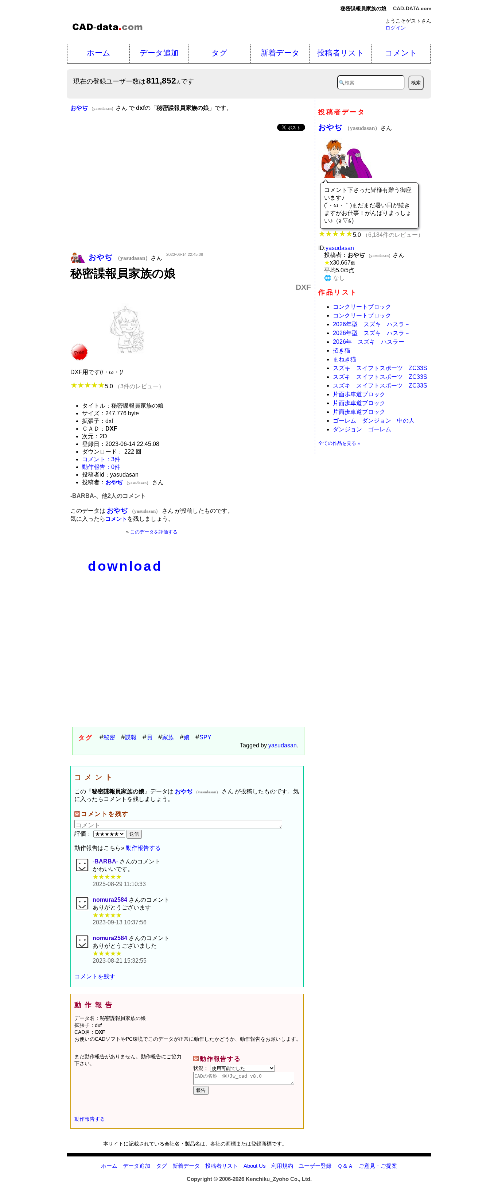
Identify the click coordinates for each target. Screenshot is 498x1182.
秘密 (109, 737)
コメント (401, 53)
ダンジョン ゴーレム (362, 429)
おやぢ (349, 127)
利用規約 (282, 1166)
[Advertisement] (190, 192)
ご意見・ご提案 (378, 1166)
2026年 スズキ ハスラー (368, 342)
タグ (219, 53)
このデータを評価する (154, 532)
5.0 (134, 386)
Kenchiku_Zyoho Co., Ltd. (279, 1179)
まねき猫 (344, 359)
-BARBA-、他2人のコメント (108, 496)
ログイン (395, 28)
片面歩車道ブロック (359, 394)
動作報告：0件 (101, 467)
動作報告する (143, 848)
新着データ (280, 53)
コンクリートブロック (362, 307)
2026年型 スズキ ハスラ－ (371, 324)
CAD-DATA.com (412, 8)
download (125, 566)
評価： (83, 834)
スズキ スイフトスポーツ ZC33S (380, 368)
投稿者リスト (340, 53)
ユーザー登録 (315, 1166)
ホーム (98, 53)
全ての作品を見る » (339, 443)
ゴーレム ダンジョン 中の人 (374, 420)
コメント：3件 (101, 459)
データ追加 (159, 53)
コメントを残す (94, 976)
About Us (255, 1166)
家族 (168, 737)
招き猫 (341, 350)
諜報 (131, 737)
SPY (205, 737)
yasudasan (282, 745)
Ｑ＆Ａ (345, 1166)
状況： (201, 1068)
